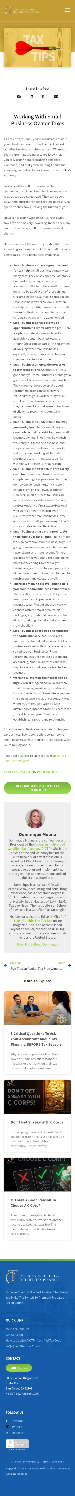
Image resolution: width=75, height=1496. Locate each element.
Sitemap (16, 1461)
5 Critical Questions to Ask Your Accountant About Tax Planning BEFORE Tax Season (36, 1039)
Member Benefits (17, 1329)
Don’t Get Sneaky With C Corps (37, 1122)
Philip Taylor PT (48, 772)
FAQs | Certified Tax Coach (23, 1346)
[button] (18, 96)
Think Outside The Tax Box (32, 920)
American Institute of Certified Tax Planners (36, 846)
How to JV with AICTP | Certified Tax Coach (34, 1340)
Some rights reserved (18, 772)
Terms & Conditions (53, 1461)
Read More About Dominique (37, 944)
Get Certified (14, 1335)
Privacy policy (31, 1461)
